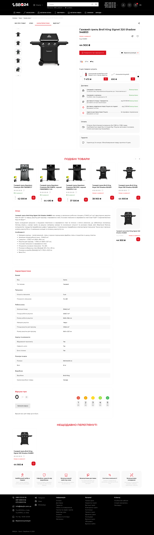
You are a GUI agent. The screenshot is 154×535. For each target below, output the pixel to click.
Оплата (58, 500)
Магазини (59, 519)
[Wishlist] (137, 36)
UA (140, 5)
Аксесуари (89, 517)
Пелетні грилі (90, 512)
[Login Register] (123, 5)
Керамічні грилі (91, 503)
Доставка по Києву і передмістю (97, 101)
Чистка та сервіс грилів (64, 510)
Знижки (59, 514)
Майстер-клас (61, 512)
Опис (31, 23)
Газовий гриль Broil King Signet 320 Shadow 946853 (23, 452)
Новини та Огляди (63, 517)
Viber (40, 501)
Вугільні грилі (90, 505)
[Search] (92, 4)
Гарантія (59, 505)
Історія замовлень (121, 503)
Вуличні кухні (90, 519)
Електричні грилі (91, 507)
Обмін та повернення (64, 507)
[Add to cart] (33, 198)
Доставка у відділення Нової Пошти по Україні (102, 106)
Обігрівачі (89, 521)
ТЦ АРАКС (69, 7)
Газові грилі (89, 500)
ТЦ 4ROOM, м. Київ (22, 510)
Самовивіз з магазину (94, 89)
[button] (138, 76)
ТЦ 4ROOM (59, 7)
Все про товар (20, 23)
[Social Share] (139, 23)
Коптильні (89, 510)
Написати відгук (22, 406)
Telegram (41, 498)
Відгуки (56, 23)
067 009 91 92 (110, 3)
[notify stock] (112, 198)
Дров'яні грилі (90, 514)
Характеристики (43, 23)
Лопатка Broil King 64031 (122, 74)
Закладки (117, 505)
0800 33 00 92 (110, 5)
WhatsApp (42, 505)
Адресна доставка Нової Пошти (97, 112)
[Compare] (132, 36)
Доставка (59, 503)
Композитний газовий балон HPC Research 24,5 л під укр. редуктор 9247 (98, 74)
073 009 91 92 (110, 7)
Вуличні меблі (90, 524)
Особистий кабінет (121, 500)
